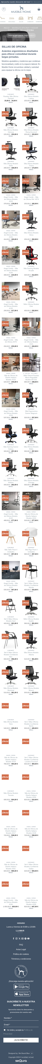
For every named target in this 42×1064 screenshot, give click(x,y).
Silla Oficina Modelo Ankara (11, 482)
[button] (4, 9)
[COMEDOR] (30, 19)
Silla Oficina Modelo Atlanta (31, 654)
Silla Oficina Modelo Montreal (11, 689)
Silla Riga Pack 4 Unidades (31, 551)
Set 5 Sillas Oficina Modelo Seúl (11, 620)
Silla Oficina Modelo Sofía (11, 165)
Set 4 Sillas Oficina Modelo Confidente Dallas (31, 866)
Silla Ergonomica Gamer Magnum (31, 412)
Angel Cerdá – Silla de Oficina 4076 (11, 341)
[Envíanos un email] (22, 939)
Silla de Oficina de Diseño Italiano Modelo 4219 (11, 760)
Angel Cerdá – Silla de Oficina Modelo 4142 (11, 516)
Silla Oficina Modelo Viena (31, 234)
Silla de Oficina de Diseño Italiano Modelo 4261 (11, 866)
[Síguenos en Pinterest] (25, 939)
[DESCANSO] (11, 19)
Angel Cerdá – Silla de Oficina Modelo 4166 (11, 902)
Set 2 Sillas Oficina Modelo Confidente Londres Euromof (31, 760)
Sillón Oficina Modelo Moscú (31, 689)
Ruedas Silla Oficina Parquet (10, 97)
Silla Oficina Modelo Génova (11, 131)
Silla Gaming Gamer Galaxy (10, 448)
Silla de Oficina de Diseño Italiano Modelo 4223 (11, 378)
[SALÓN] (21, 19)
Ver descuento (36, 2)
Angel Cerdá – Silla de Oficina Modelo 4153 (11, 199)
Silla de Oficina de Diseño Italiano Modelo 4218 (31, 831)
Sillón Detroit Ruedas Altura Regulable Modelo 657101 (31, 378)
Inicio (6, 28)
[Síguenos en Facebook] (14, 939)
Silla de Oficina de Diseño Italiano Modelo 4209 (31, 902)
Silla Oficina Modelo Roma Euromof (31, 131)
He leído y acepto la (18, 1032)
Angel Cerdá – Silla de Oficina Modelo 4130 (11, 306)
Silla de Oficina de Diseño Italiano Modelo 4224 (31, 516)
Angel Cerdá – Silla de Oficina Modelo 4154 (11, 413)
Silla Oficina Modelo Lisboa (31, 97)
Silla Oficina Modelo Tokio (11, 723)
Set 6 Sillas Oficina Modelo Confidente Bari (11, 655)
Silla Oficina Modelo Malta (31, 448)
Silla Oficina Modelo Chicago (31, 482)
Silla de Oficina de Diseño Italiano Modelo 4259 (31, 795)
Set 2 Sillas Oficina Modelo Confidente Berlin (31, 724)
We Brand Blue (24, 1053)
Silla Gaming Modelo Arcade (31, 269)
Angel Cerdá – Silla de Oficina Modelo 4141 (31, 342)
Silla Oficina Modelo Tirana (31, 165)
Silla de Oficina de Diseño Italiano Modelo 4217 (11, 831)
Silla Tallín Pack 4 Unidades (10, 551)
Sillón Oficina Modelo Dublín (31, 620)
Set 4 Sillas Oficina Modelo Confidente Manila (31, 585)
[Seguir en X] (20, 939)
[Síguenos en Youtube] (28, 939)
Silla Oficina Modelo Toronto (11, 794)
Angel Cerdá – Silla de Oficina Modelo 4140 (11, 270)
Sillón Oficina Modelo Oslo (31, 305)
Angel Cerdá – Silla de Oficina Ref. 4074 (31, 198)
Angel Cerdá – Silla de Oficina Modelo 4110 (11, 585)
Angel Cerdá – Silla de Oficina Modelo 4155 (11, 235)
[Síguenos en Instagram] (17, 939)
